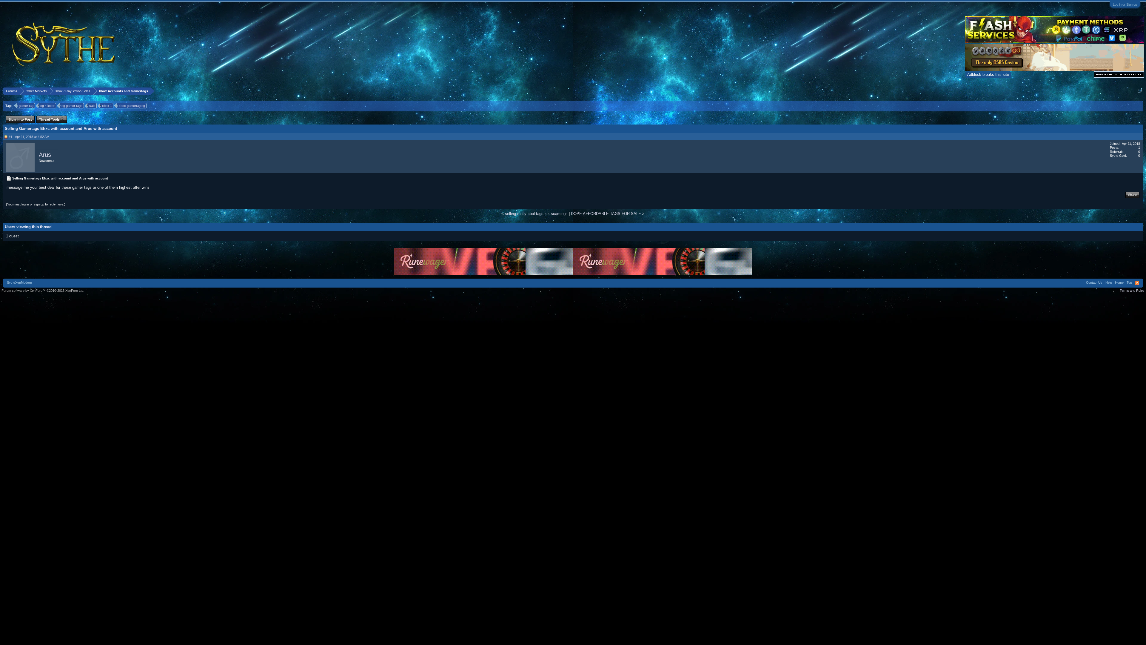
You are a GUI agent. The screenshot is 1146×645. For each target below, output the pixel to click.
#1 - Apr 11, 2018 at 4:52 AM (29, 137)
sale (92, 106)
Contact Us (1094, 282)
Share (1132, 194)
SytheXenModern (19, 282)
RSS (1137, 283)
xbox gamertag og (132, 106)
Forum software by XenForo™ (42, 290)
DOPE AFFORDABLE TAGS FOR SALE (606, 213)
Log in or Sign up (1125, 4)
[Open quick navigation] (1140, 91)
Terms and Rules (1132, 290)
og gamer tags (71, 106)
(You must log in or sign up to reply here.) (35, 204)
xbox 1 (107, 106)
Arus (45, 154)
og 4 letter (47, 106)
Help (1108, 282)
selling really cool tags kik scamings (536, 213)
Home (1119, 282)
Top (1129, 282)
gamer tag (26, 106)
